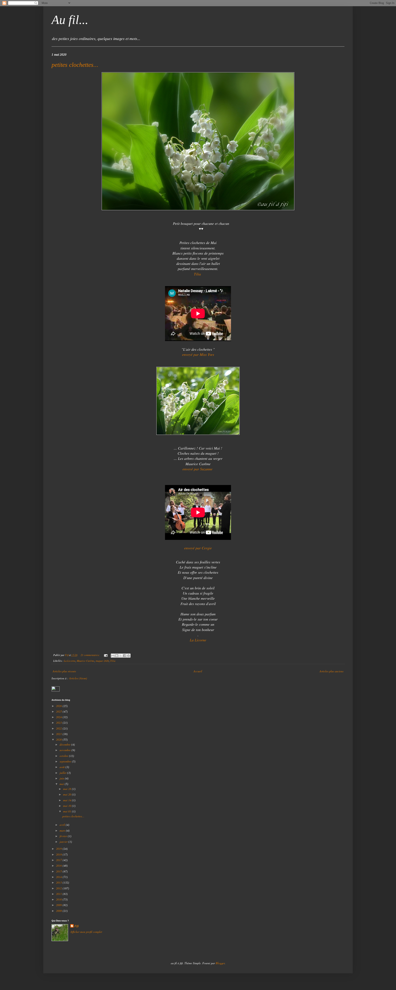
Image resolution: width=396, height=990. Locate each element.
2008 (59, 911)
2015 (59, 871)
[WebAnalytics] (56, 690)
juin (62, 778)
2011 (59, 894)
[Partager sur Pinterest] (128, 656)
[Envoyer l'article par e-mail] (105, 655)
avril (63, 825)
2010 (59, 899)
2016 (59, 865)
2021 (59, 734)
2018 (59, 854)
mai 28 (67, 789)
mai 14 (67, 800)
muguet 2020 (102, 660)
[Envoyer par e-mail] (113, 656)
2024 (59, 717)
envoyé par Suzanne (198, 468)
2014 (59, 877)
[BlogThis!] (117, 656)
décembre (65, 744)
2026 (59, 706)
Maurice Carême (85, 660)
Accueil (197, 671)
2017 (59, 860)
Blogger (220, 963)
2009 (59, 905)
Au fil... (70, 20)
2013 (59, 882)
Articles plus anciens (331, 671)
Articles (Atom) (78, 678)
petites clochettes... (75, 64)
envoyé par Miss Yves (198, 354)
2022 (59, 728)
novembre (66, 750)
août (63, 767)
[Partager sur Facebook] (125, 656)
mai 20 (67, 794)
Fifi (76, 926)
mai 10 (67, 806)
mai (62, 784)
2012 (59, 888)
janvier (64, 842)
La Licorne (198, 639)
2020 (59, 739)
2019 (59, 849)
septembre (66, 761)
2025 (59, 711)
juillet (63, 773)
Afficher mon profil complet (86, 932)
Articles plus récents (64, 671)
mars (63, 830)
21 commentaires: (90, 655)
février (64, 836)
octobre (64, 756)
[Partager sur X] (121, 656)
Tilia (112, 660)
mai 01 (67, 811)
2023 (59, 723)
